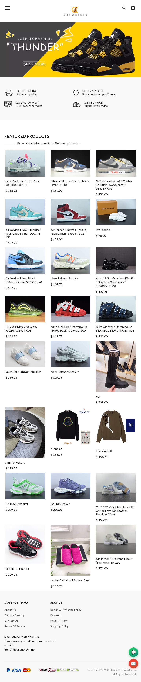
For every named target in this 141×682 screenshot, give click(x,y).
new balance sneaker (65, 278)
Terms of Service (14, 626)
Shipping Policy (59, 626)
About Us (10, 609)
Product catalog (14, 615)
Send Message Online (19, 649)
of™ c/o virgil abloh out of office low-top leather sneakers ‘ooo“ (115, 510)
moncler (56, 448)
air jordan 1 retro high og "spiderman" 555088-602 (68, 231)
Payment (55, 615)
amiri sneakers (15, 462)
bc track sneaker (16, 503)
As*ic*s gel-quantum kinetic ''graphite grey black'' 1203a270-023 (115, 282)
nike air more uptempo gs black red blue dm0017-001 (115, 328)
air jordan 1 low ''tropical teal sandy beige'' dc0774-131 (23, 233)
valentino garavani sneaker (23, 371)
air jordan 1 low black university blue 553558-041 (24, 280)
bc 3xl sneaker (60, 503)
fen (98, 396)
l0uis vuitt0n (104, 451)
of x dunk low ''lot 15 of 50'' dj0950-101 (22, 182)
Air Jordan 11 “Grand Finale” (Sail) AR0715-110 (114, 560)
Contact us (11, 620)
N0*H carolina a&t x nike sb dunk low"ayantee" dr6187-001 (114, 184)
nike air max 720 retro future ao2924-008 (21, 328)
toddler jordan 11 (17, 568)
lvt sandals (103, 229)
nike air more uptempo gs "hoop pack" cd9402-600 (69, 328)
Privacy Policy (58, 620)
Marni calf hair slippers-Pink (70, 580)
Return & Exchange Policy (65, 609)
